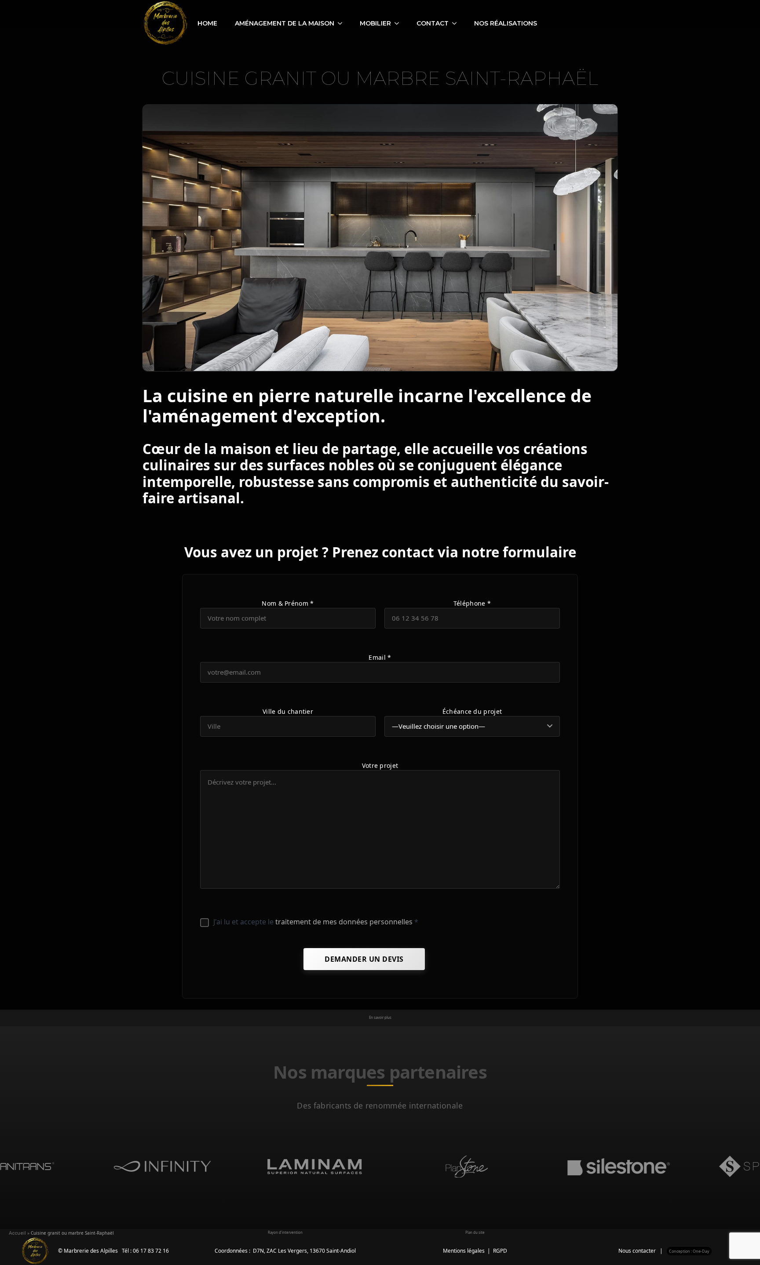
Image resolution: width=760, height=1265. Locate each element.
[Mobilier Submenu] (399, 23)
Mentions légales (464, 1250)
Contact (433, 23)
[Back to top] (738, 1243)
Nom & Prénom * (288, 603)
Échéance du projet (472, 711)
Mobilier (375, 23)
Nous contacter (637, 1250)
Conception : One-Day (689, 1251)
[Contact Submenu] (457, 23)
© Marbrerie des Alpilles (88, 1250)
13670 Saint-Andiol (333, 1250)
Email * (380, 657)
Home (207, 23)
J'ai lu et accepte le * (315, 922)
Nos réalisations (505, 23)
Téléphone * (472, 603)
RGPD (500, 1250)
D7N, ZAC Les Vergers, (281, 1250)
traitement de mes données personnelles (344, 922)
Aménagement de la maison (284, 23)
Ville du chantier (288, 711)
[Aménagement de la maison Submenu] (342, 23)
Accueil (17, 1233)
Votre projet (380, 765)
